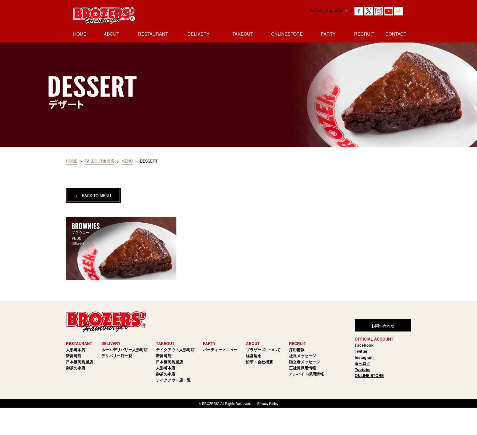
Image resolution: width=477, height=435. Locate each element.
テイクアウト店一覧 (173, 380)
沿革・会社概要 (259, 362)
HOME (79, 34)
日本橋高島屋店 (79, 362)
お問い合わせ (382, 325)
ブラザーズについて (263, 349)
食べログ (362, 363)
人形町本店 (75, 349)
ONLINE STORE (369, 375)
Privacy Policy (267, 403)
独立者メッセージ (304, 362)
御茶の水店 (75, 368)
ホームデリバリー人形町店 (124, 349)
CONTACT (395, 34)
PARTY (328, 34)
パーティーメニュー (220, 349)
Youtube (362, 369)
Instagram (364, 357)
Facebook (364, 345)
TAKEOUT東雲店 (99, 161)
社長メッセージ (302, 355)
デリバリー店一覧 (116, 355)
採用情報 (296, 349)
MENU (127, 161)
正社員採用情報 (302, 368)
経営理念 (253, 355)
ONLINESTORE (287, 34)
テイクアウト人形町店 (175, 349)
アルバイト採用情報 (306, 374)
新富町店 (73, 355)
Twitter (361, 351)
